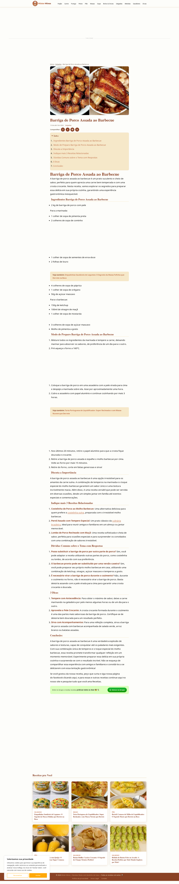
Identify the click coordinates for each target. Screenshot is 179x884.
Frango (73, 4)
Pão (86, 4)
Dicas (144, 4)
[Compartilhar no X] (77, 130)
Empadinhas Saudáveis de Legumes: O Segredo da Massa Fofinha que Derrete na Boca (49, 816)
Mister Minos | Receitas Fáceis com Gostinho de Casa (80, 875)
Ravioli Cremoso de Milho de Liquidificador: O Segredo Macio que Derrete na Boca (128, 815)
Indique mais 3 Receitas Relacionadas (71, 153)
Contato (104, 878)
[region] (27, 868)
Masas (92, 4)
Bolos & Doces (108, 4)
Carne (66, 4)
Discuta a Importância (63, 149)
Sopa (99, 4)
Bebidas (128, 4)
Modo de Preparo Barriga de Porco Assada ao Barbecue (79, 145)
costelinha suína (76, 512)
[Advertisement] (89, 22)
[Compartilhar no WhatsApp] (63, 130)
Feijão (60, 4)
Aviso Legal (95, 878)
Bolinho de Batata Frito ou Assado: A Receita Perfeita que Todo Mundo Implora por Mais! (127, 859)
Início (52, 64)
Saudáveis (136, 4)
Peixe (80, 4)
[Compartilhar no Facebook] (68, 130)
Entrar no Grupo (118, 690)
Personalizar (17, 875)
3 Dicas (56, 161)
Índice (56, 135)
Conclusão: (58, 166)
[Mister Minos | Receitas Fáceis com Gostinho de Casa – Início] (42, 3)
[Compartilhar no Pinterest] (72, 130)
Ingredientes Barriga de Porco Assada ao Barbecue (77, 140)
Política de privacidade (80, 878)
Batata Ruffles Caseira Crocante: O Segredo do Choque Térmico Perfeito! (89, 858)
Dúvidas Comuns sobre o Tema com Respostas (75, 157)
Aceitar (38, 875)
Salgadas (119, 4)
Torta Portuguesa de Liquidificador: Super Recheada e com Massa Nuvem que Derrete (88, 815)
